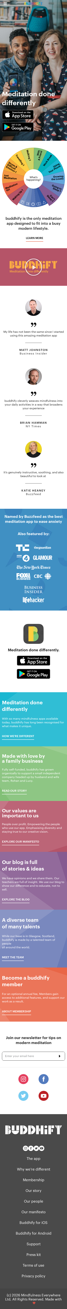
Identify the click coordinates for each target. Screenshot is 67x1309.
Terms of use (33, 1265)
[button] (34, 238)
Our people (33, 1200)
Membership (33, 1179)
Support (34, 1243)
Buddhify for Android (33, 1233)
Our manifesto (33, 1211)
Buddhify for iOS (33, 1222)
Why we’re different (33, 1168)
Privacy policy (33, 1275)
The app (33, 1158)
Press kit (33, 1254)
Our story (33, 1190)
